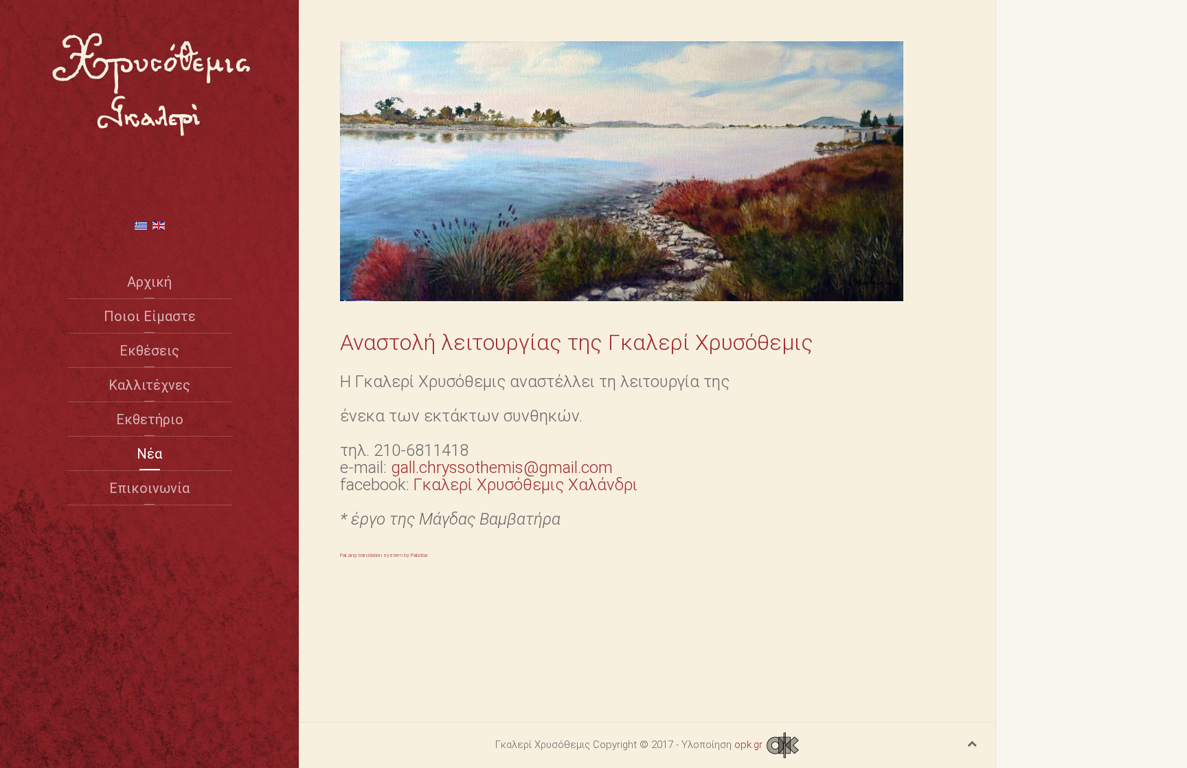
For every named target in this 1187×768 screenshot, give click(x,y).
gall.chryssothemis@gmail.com (502, 467)
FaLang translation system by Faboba (383, 555)
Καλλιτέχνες (149, 385)
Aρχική (149, 282)
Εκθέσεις (149, 350)
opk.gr (749, 744)
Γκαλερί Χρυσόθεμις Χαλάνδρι (525, 484)
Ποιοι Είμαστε (150, 316)
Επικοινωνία (149, 488)
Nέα (149, 454)
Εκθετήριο (149, 419)
